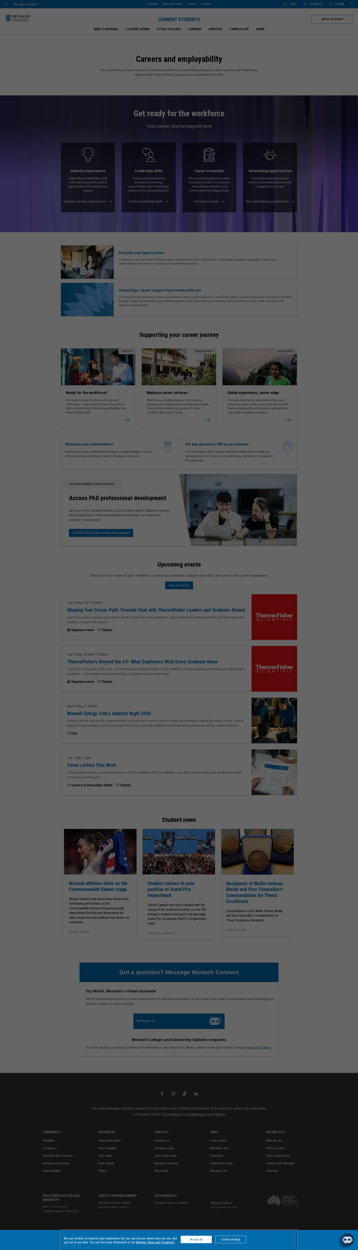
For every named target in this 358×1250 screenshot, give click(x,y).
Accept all (196, 1239)
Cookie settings (230, 1239)
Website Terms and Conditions (155, 1242)
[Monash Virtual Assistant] (347, 1239)
